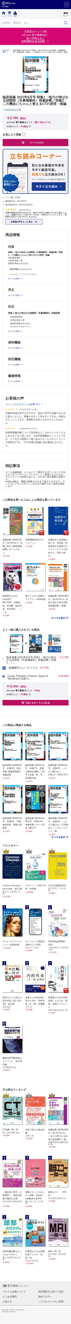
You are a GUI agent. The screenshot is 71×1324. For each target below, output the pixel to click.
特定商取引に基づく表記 (51, 1291)
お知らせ (7, 1301)
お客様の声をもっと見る (22, 222)
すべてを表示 (58, 618)
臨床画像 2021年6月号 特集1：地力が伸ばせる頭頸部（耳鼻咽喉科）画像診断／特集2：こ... (31, 660)
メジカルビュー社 (12, 109)
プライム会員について (14, 1291)
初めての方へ (45, 1296)
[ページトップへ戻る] (66, 1319)
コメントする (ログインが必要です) (22, 404)
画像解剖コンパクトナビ (23, 667)
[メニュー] (66, 4)
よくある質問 (10, 1296)
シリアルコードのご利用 (51, 1301)
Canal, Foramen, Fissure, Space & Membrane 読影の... (28, 677)
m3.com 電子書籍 (5, 51)
